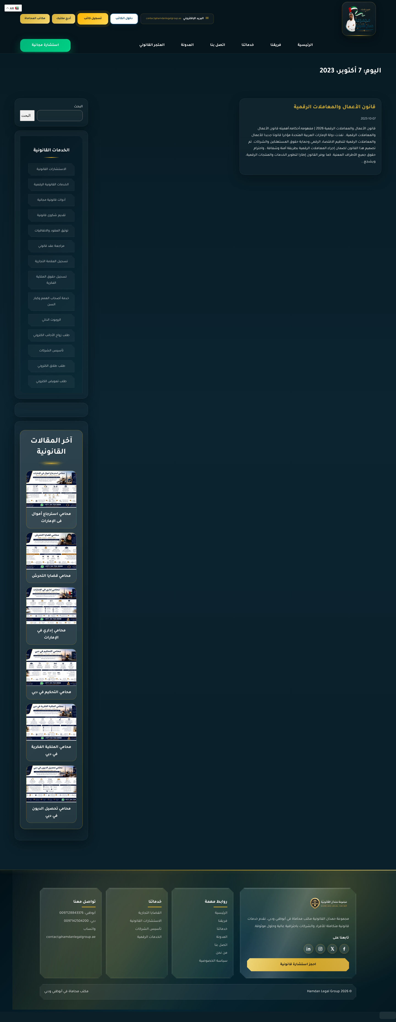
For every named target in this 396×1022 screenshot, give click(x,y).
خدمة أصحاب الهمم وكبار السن (51, 301)
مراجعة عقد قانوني (51, 246)
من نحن (221, 953)
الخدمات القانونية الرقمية (51, 184)
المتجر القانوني (152, 45)
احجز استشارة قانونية (298, 964)
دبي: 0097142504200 (80, 921)
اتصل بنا (217, 45)
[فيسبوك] (344, 949)
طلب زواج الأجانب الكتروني (51, 335)
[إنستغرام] (320, 949)
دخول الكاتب (124, 18)
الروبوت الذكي (51, 320)
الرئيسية (305, 45)
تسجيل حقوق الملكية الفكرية (51, 280)
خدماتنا (248, 45)
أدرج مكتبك (63, 18)
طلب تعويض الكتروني (51, 381)
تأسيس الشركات (51, 351)
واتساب (89, 929)
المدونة (187, 45)
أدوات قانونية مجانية (51, 200)
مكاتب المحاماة (35, 18)
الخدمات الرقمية (149, 937)
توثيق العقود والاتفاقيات (51, 231)
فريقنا (275, 45)
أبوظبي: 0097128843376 (77, 913)
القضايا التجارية (149, 913)
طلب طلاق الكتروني (51, 366)
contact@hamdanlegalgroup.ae (71, 937)
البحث (78, 107)
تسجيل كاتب (93, 18)
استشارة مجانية (45, 45)
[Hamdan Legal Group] (359, 19)
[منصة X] (332, 949)
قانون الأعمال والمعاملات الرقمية (335, 107)
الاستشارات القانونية (51, 169)
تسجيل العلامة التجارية (51, 261)
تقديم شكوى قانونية (51, 215)
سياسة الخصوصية (213, 961)
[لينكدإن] (308, 949)
